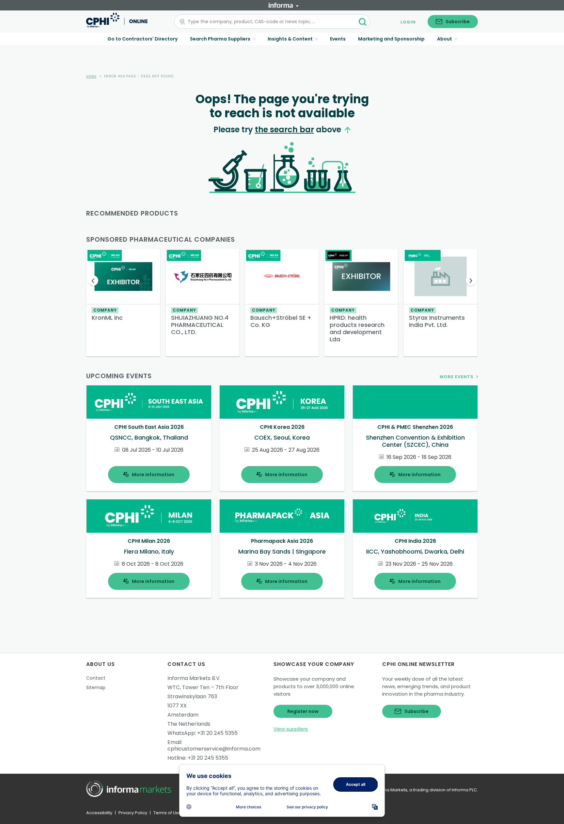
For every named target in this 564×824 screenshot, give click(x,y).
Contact (95, 678)
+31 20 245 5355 (217, 733)
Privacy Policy (132, 813)
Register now (303, 711)
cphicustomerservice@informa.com (213, 748)
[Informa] (284, 5)
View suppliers (291, 728)
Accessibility (99, 813)
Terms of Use (167, 813)
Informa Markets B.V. (194, 678)
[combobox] (268, 21)
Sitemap (95, 687)
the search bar (284, 129)
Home (91, 76)
